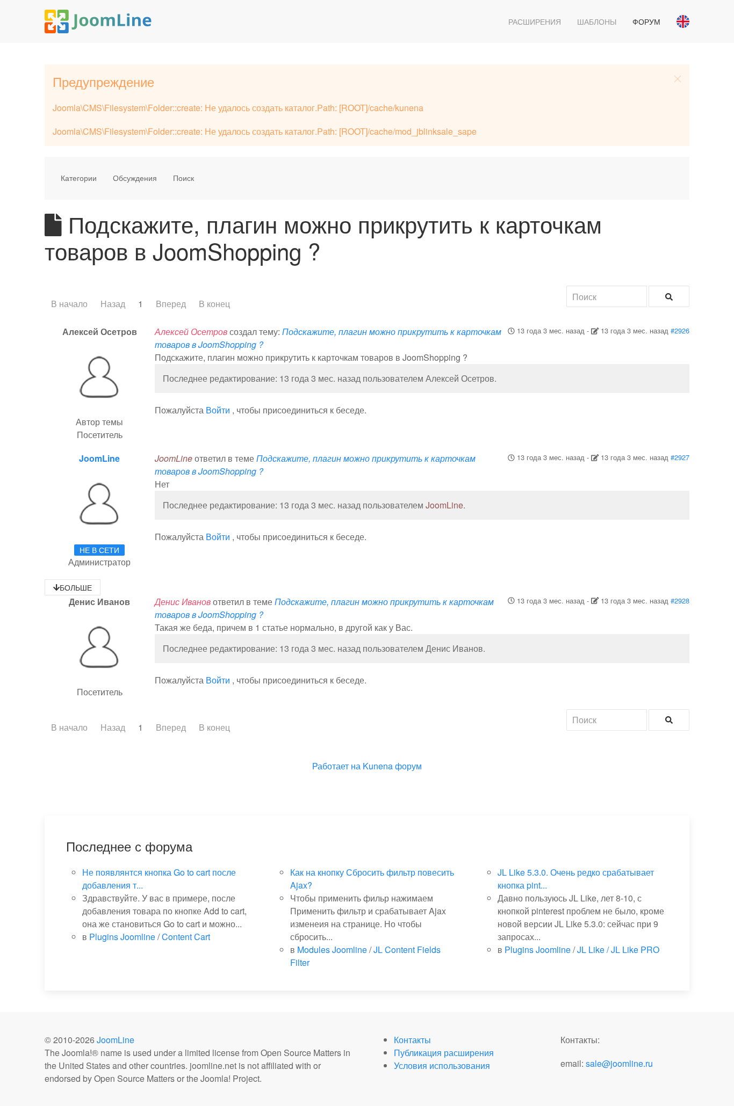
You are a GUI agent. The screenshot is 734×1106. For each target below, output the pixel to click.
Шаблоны (596, 21)
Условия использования (442, 1065)
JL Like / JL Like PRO (618, 949)
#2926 (680, 330)
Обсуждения (135, 177)
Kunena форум (392, 766)
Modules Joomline (332, 949)
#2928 (680, 600)
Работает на (336, 766)
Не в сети (99, 549)
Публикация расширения (444, 1052)
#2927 (680, 457)
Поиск (183, 177)
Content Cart (186, 936)
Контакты (412, 1040)
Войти (218, 410)
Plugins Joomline (122, 936)
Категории (79, 177)
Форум (646, 21)
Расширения (534, 21)
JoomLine (99, 458)
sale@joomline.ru (619, 1063)
